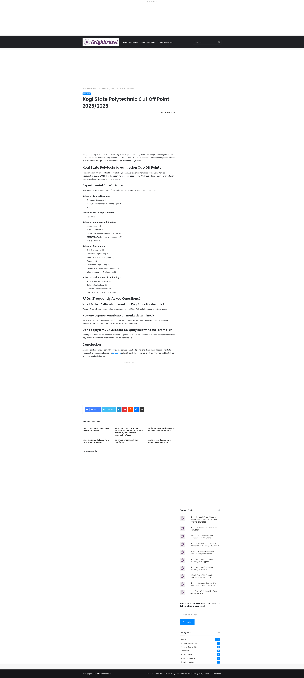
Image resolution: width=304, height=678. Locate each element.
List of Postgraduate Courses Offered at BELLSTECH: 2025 (159, 441)
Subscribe (187, 622)
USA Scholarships (147, 42)
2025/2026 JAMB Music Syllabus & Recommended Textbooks (161, 429)
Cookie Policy (182, 674)
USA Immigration (187, 662)
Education (93, 89)
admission (116, 353)
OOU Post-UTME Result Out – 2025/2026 (127, 441)
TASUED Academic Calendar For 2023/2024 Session (96, 429)
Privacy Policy (170, 674)
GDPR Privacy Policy (195, 674)
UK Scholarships (187, 654)
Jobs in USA (185, 651)
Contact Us (159, 674)
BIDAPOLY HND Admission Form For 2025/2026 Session (96, 441)
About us (150, 674)
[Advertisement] (152, 19)
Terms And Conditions (212, 674)
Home (86, 89)
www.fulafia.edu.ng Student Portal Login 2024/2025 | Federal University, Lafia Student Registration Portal (129, 431)
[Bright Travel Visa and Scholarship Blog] (101, 42)
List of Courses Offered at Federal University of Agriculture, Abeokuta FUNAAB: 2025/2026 (203, 519)
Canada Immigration (130, 42)
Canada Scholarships (165, 42)
